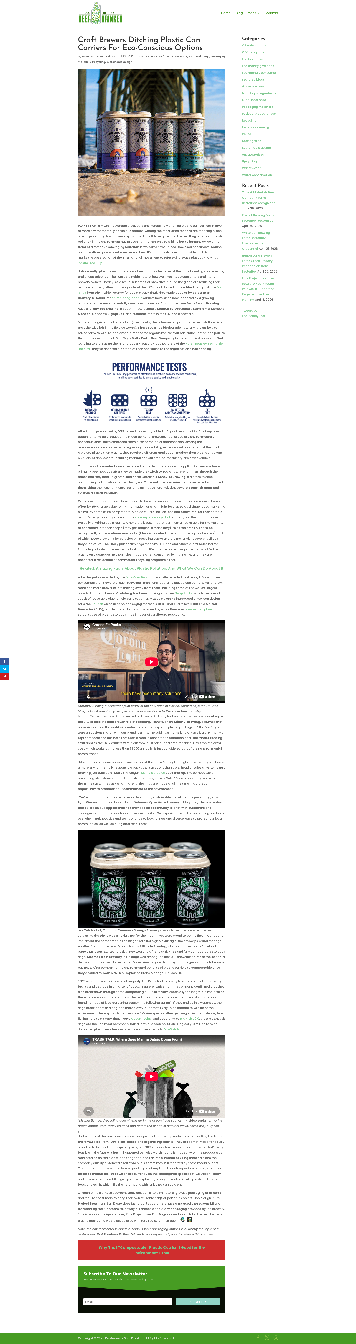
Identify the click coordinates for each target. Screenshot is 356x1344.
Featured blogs (199, 56)
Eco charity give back (258, 66)
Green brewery (253, 86)
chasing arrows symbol (152, 517)
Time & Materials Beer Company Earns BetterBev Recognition (259, 197)
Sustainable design (119, 62)
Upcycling (249, 161)
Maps (252, 13)
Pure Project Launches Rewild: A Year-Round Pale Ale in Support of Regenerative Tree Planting (258, 289)
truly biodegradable (127, 298)
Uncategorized (253, 154)
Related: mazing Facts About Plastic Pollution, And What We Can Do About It (151, 568)
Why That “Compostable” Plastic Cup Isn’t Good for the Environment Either (152, 1250)
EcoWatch (171, 1029)
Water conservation (257, 175)
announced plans (199, 609)
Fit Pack (97, 604)
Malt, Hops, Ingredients (259, 93)
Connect (271, 13)
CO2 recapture (253, 52)
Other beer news (254, 100)
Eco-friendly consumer (171, 56)
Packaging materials (257, 107)
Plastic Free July (90, 263)
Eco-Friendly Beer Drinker (99, 56)
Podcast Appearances (259, 114)
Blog (239, 13)
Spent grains (251, 141)
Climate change (254, 45)
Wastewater (251, 168)
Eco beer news (145, 56)
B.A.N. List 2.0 (189, 1018)
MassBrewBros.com (140, 577)
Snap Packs (184, 593)
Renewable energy (256, 127)
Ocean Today (141, 1018)
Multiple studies (153, 773)
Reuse (246, 134)
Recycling (98, 62)
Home (226, 13)
